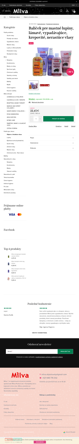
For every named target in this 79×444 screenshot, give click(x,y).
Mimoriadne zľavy (9, 190)
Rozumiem (40, 442)
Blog (51, 424)
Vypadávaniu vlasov (13, 42)
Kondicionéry (11, 63)
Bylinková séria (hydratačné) (15, 141)
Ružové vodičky (11, 91)
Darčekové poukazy (10, 193)
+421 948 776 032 (49, 378)
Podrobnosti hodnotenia (52, 24)
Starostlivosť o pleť (9, 174)
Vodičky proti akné (12, 78)
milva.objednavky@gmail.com (54, 374)
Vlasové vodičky (11, 171)
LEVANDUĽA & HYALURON (15, 97)
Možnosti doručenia (38, 102)
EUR (73, 5)
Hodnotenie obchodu (15, 5)
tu (71, 440)
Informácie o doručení (33, 419)
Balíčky (9, 81)
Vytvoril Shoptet (70, 432)
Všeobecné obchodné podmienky (50, 412)
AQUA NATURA (11, 117)
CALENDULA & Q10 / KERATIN (16, 100)
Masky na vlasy (11, 66)
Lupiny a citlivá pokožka (14, 48)
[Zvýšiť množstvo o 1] (40, 118)
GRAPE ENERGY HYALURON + (16, 111)
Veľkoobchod (43, 408)
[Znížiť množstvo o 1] (32, 118)
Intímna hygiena (8, 183)
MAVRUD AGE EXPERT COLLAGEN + (13, 107)
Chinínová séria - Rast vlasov (15, 153)
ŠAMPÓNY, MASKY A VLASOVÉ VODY (16, 124)
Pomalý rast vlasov (12, 39)
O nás (3, 5)
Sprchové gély (11, 69)
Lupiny (9, 137)
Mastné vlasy (11, 45)
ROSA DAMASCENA (13, 114)
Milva (5, 57)
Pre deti (6, 187)
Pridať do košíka (58, 119)
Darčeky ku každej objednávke (49, 405)
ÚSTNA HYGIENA (12, 128)
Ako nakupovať (44, 401)
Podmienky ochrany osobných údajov (36, 424)
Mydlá (8, 85)
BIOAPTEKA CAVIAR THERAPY (16, 103)
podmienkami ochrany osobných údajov (49, 357)
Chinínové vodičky (12, 72)
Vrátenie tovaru (19, 419)
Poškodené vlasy (12, 51)
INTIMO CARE (11, 120)
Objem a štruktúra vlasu (14, 134)
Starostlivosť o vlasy (10, 159)
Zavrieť (42, 125)
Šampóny (9, 60)
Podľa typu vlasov (9, 131)
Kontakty (28, 5)
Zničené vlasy (11, 147)
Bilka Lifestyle (8, 94)
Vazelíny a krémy (12, 75)
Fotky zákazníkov (40, 5)
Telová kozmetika (9, 177)
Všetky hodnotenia (39, 333)
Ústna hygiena (11, 88)
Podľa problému (8, 32)
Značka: (33, 126)
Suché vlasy (10, 35)
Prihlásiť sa (65, 351)
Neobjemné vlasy (12, 54)
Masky (9, 168)
